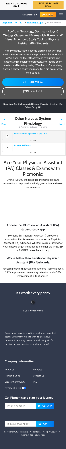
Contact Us (38, 375)
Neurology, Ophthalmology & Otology (36, 22)
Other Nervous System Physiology (55, 22)
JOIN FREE (47, 14)
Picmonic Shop (12, 375)
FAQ (35, 381)
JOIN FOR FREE (33, 91)
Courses (22, 22)
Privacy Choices (13, 387)
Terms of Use (27, 435)
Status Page (40, 435)
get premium (33, 82)
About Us (9, 369)
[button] (33, 206)
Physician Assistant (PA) (8, 22)
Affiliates (37, 369)
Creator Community (15, 381)
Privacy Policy (54, 431)
